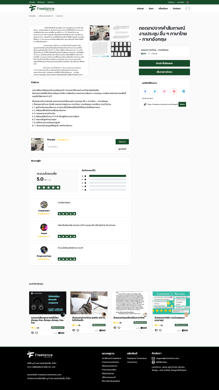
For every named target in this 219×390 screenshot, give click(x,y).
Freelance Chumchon (137, 358)
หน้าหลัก (32, 2)
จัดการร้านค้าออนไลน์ (111, 381)
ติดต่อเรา (51, 2)
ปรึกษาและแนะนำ (109, 377)
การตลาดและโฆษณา (110, 362)
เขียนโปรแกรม (108, 373)
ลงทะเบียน (180, 2)
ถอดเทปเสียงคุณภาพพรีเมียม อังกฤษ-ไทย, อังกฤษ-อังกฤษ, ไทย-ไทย (47, 320)
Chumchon (132, 362)
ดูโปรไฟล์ (122, 148)
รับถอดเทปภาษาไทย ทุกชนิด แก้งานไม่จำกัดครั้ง (88, 319)
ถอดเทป (60, 16)
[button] (188, 2)
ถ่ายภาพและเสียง (109, 369)
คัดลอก (182, 104)
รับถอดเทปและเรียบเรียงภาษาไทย (128, 317)
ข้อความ (122, 141)
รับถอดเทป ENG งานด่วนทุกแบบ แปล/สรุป (170, 319)
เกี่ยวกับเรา (41, 2)
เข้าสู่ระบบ (171, 2)
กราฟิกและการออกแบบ (111, 358)
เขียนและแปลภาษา (46, 16)
